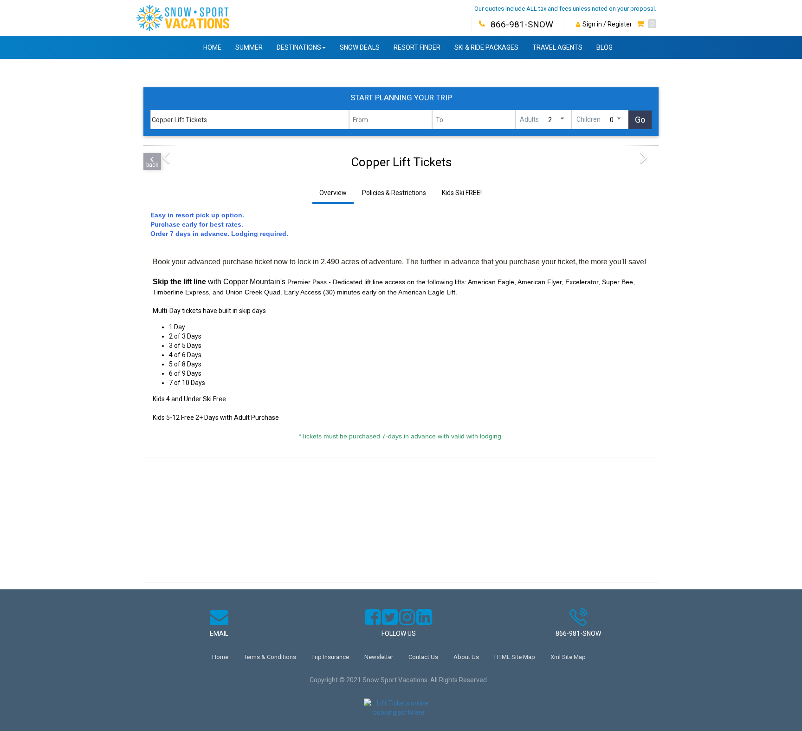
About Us (466, 656)
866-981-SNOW (522, 24)
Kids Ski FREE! (462, 192)
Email (219, 633)
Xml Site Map (568, 656)
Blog (604, 47)
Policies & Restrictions (394, 192)
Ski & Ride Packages (486, 47)
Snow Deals (360, 47)
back (152, 165)
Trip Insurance (330, 656)
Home (212, 47)
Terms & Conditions (270, 656)
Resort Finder (417, 47)
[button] (646, 24)
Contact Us (423, 656)
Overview (333, 192)
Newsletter (378, 656)
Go (640, 119)
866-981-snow (578, 633)
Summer (249, 47)
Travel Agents (557, 47)
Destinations (299, 47)
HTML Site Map (514, 656)
